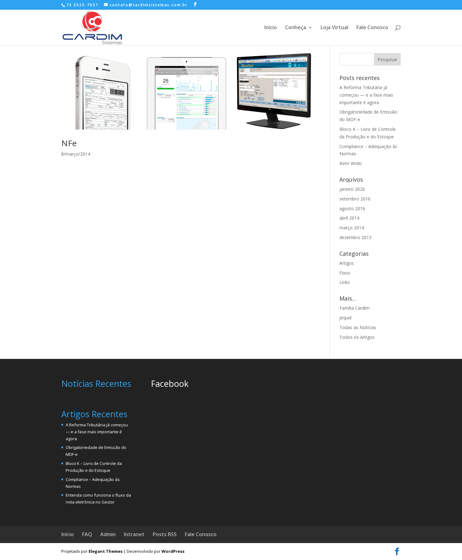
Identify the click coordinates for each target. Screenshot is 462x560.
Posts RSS (165, 534)
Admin (108, 534)
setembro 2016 (355, 199)
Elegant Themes (106, 551)
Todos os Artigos (357, 337)
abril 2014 (349, 218)
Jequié (345, 318)
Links (344, 282)
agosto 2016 (352, 208)
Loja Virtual (334, 28)
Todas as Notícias (357, 327)
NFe (69, 143)
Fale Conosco (372, 28)
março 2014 (351, 228)
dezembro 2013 (355, 237)
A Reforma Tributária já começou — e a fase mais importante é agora (366, 94)
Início (270, 28)
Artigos (346, 263)
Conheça (295, 28)
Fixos (344, 273)
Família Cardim (354, 308)
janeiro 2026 (352, 189)
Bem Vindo (350, 163)
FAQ (87, 534)
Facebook (170, 383)
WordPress (173, 551)
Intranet (134, 534)
